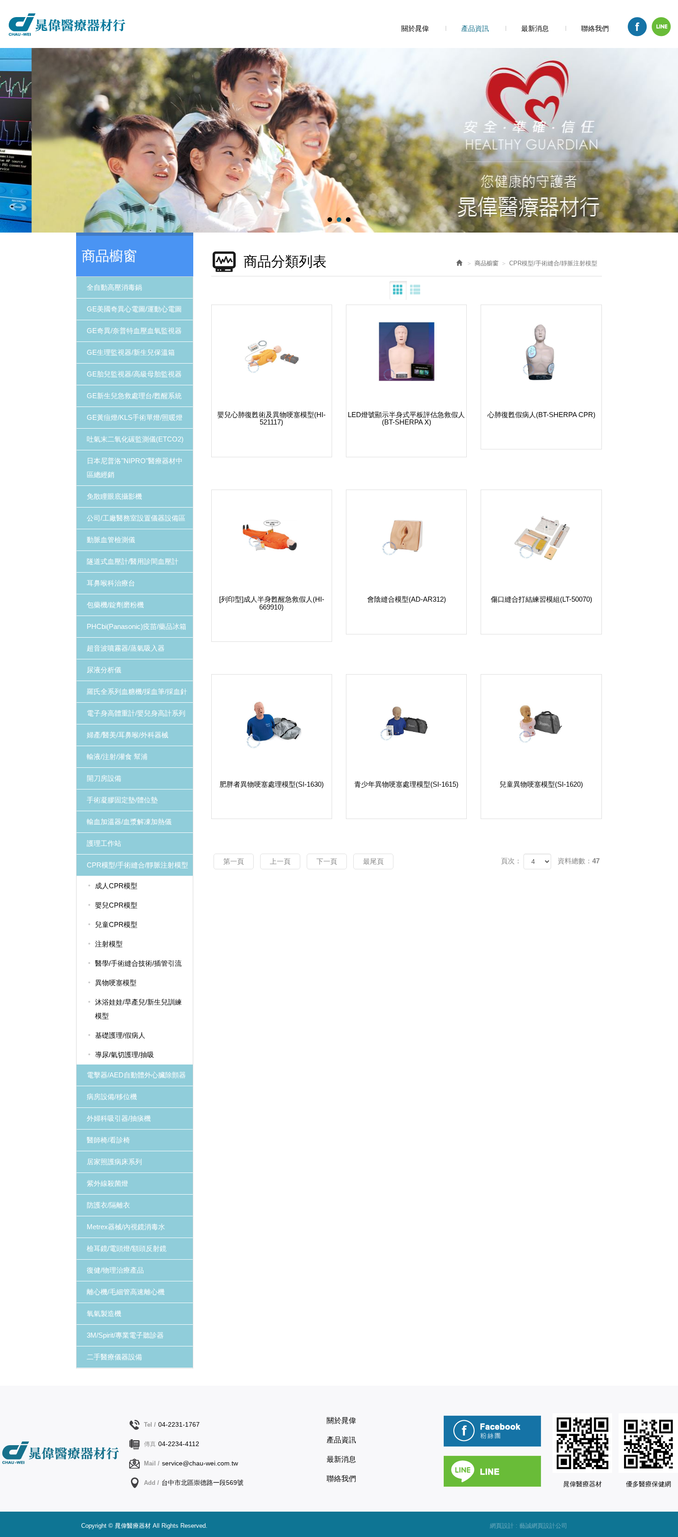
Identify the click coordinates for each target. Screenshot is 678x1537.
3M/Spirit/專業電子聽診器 (125, 1335)
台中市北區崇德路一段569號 (202, 1482)
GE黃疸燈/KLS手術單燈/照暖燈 (135, 417)
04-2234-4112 (178, 1443)
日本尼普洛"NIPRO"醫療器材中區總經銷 (135, 467)
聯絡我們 (341, 1479)
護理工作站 (104, 843)
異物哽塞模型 (116, 983)
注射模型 (109, 944)
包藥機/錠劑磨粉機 (115, 605)
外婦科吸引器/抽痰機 (119, 1118)
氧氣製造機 (104, 1313)
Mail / (152, 1463)
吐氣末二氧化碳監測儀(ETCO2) (135, 439)
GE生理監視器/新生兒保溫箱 (131, 352)
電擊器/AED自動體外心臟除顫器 (136, 1075)
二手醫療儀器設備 (114, 1357)
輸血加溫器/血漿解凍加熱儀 (129, 821)
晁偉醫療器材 (66, 24)
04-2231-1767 (179, 1424)
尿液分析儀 (104, 670)
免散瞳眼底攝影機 (114, 496)
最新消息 (341, 1459)
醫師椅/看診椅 (108, 1140)
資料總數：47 (579, 861)
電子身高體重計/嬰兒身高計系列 (136, 713)
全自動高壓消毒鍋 (114, 287)
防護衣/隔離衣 (108, 1205)
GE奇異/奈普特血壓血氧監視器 (134, 331)
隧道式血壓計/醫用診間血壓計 (132, 561)
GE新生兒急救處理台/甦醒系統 (134, 396)
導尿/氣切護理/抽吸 (124, 1055)
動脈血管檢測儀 (111, 540)
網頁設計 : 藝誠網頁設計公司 (528, 1525)
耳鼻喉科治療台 (111, 583)
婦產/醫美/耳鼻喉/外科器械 (127, 735)
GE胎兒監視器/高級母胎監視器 (134, 374)
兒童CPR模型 (116, 924)
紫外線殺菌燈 (107, 1183)
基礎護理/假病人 (120, 1035)
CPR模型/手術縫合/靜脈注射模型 (137, 865)
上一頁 (280, 861)
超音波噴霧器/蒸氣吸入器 (126, 648)
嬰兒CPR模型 (116, 905)
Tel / (150, 1424)
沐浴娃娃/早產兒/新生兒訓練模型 (138, 1009)
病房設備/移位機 (112, 1096)
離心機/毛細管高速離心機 (126, 1292)
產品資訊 (341, 1440)
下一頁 (326, 861)
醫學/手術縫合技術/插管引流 (138, 963)
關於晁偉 (341, 1420)
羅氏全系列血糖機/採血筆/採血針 (137, 691)
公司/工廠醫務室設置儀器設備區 (136, 518)
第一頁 (233, 861)
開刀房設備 (104, 778)
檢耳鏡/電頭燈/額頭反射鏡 (127, 1248)
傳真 (150, 1444)
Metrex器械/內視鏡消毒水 (126, 1227)
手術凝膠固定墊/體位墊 (122, 800)
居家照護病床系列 (114, 1162)
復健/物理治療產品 (115, 1270)
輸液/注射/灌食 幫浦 (117, 756)
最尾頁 (373, 861)
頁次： (511, 861)
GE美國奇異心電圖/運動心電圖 (134, 309)
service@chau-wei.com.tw (200, 1463)
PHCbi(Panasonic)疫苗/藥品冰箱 (136, 626)
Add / (151, 1482)
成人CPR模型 (116, 886)
